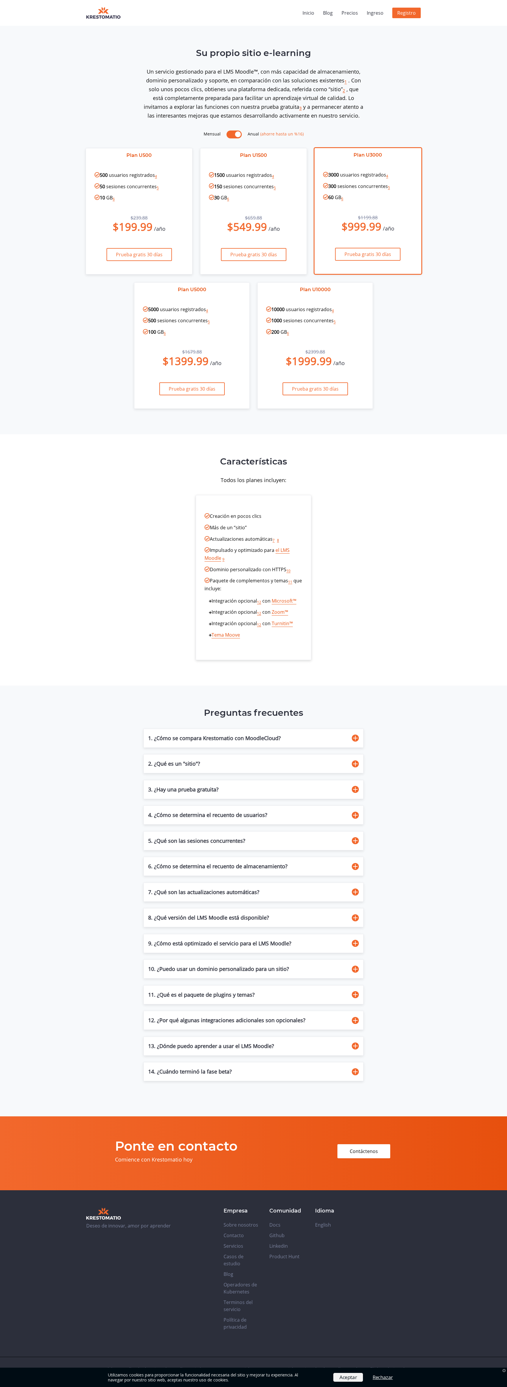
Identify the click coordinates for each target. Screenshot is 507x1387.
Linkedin (278, 1246)
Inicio (308, 13)
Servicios (233, 1246)
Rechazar (383, 1377)
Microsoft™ (284, 601)
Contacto (234, 1235)
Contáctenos (364, 1151)
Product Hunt (284, 1256)
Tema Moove (226, 635)
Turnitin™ (282, 623)
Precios (350, 13)
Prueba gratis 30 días (139, 254)
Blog (328, 13)
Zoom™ (280, 612)
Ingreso (375, 13)
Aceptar (348, 1377)
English (323, 1225)
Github (277, 1235)
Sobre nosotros (241, 1225)
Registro (406, 13)
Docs (274, 1225)
